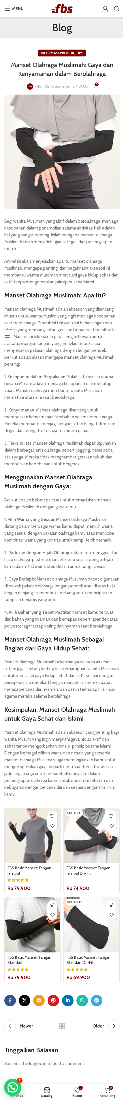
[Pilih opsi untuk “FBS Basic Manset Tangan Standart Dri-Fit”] (111, 905)
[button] (12, 1087)
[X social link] (24, 1000)
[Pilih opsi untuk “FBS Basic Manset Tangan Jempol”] (52, 816)
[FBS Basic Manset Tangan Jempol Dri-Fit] (91, 835)
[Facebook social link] (10, 1000)
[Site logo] (62, 8)
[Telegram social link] (96, 1000)
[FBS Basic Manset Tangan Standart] (32, 924)
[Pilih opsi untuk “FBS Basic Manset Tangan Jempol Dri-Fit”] (111, 816)
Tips (79, 53)
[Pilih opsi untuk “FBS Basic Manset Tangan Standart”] (52, 905)
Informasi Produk (57, 53)
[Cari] (117, 8)
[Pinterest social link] (53, 1000)
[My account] (105, 8)
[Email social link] (39, 1000)
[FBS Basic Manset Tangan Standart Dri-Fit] (91, 924)
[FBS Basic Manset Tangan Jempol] (32, 835)
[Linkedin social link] (68, 1000)
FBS (38, 86)
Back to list (62, 1026)
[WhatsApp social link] (82, 1000)
